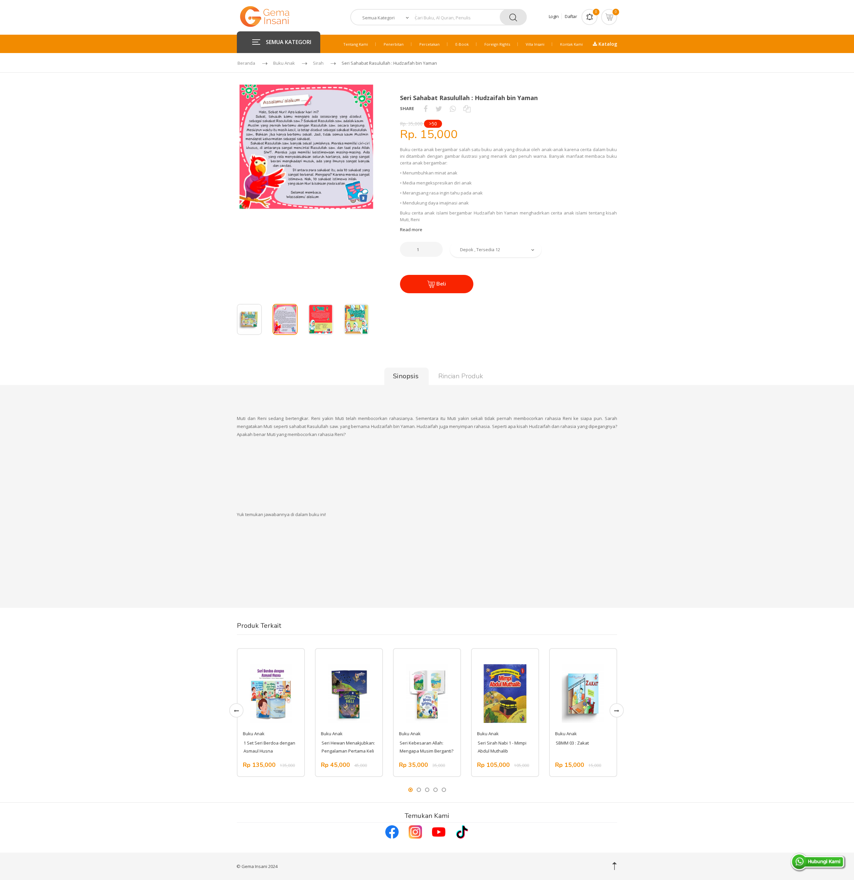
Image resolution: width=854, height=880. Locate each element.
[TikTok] (462, 831)
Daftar (571, 16)
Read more (411, 230)
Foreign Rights (497, 44)
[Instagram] (415, 831)
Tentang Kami (355, 44)
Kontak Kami (571, 44)
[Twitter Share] (438, 108)
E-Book (462, 44)
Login (554, 16)
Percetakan (429, 44)
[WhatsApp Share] (453, 108)
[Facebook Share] (426, 108)
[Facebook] (392, 831)
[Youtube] (438, 831)
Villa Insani (535, 44)
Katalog (607, 44)
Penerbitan (394, 44)
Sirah (318, 63)
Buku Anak (284, 63)
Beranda (246, 63)
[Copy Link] (466, 108)
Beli (440, 284)
